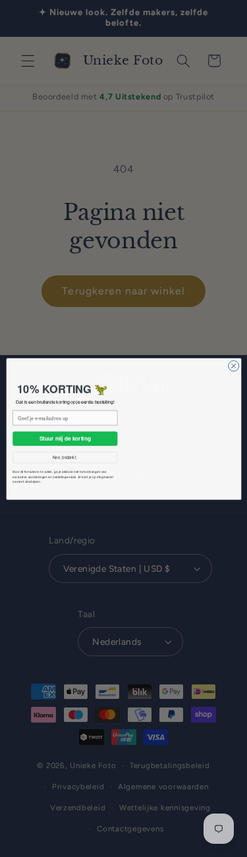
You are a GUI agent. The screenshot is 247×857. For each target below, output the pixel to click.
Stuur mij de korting (65, 438)
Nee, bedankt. (64, 457)
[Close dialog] (233, 348)
